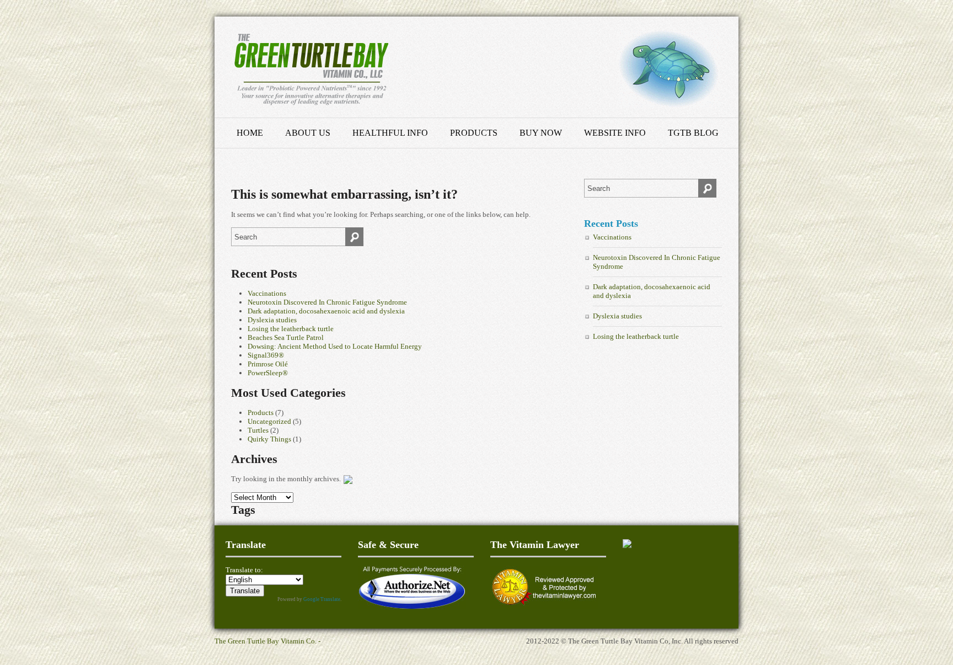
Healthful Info (390, 132)
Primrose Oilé (268, 364)
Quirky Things (269, 439)
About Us (307, 132)
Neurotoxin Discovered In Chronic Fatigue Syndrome (327, 302)
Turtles (258, 430)
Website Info (615, 132)
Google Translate (321, 599)
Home (250, 132)
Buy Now (541, 132)
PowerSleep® (268, 373)
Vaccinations (267, 293)
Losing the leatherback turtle (291, 328)
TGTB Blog (693, 132)
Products (473, 132)
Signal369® (266, 355)
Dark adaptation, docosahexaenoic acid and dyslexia (326, 311)
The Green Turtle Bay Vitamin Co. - (267, 641)
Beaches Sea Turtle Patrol (286, 337)
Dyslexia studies (272, 320)
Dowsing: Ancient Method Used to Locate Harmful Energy (335, 346)
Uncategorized (269, 421)
